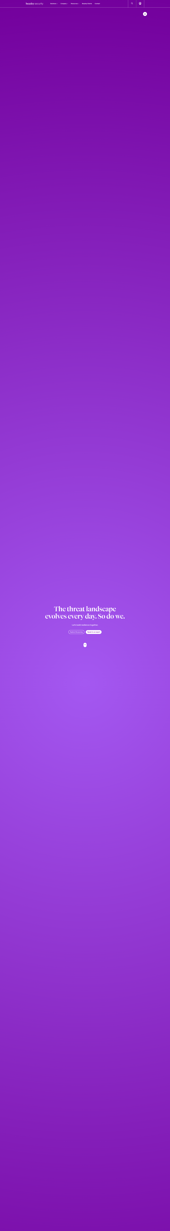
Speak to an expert (93, 632)
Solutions (53, 4)
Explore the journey (76, 632)
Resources (74, 4)
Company (64, 4)
